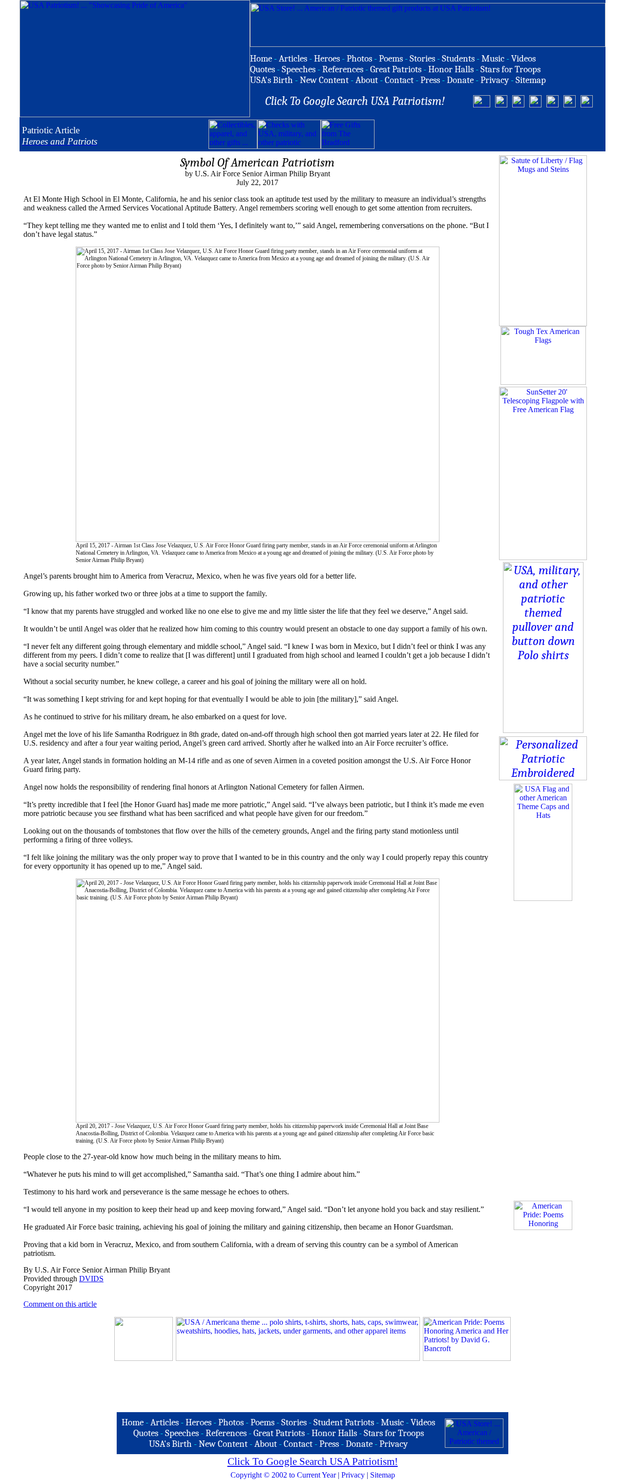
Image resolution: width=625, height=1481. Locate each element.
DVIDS (91, 1278)
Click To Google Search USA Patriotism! (313, 1461)
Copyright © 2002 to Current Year (283, 1475)
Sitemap (382, 1475)
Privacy (353, 1475)
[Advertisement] (489, 134)
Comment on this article (60, 1304)
